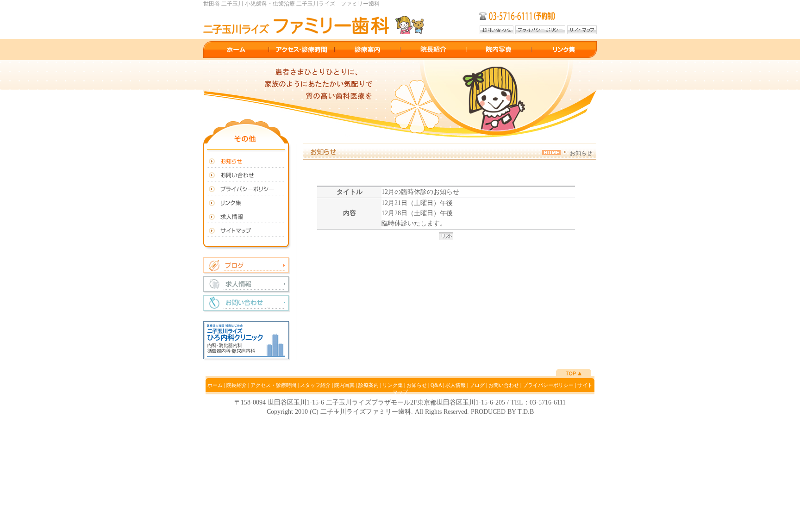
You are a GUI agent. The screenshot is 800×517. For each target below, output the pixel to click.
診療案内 (368, 385)
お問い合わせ (503, 385)
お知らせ (416, 385)
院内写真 (344, 385)
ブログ (477, 385)
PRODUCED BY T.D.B (502, 411)
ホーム (215, 385)
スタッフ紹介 (315, 385)
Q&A (436, 385)
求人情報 (455, 385)
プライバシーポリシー (548, 385)
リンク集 (392, 385)
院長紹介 (236, 385)
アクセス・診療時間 (273, 385)
